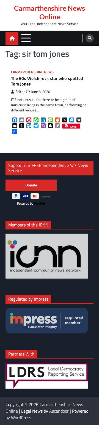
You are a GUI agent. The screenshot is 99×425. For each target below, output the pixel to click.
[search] (90, 38)
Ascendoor (59, 411)
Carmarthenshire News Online (49, 12)
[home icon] (12, 38)
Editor (20, 91)
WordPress (21, 417)
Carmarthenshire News (32, 72)
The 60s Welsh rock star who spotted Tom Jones (47, 81)
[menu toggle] (26, 38)
